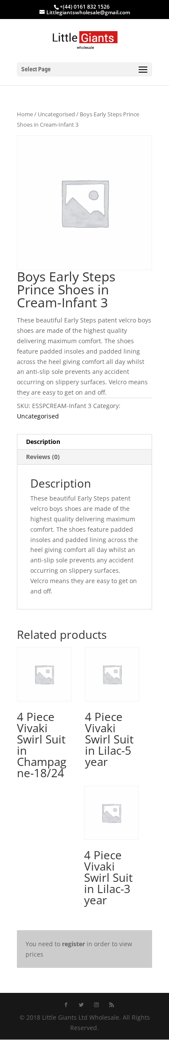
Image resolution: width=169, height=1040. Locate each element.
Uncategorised (56, 114)
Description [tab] (43, 441)
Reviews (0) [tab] (43, 457)
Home (25, 114)
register (73, 944)
